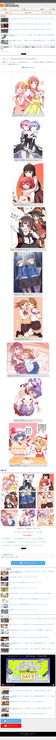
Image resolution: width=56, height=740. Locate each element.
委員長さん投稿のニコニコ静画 (23, 339)
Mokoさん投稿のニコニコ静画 (21, 115)
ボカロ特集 (23, 9)
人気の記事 (4, 9)
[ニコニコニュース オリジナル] (9, 5)
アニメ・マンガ (14, 9)
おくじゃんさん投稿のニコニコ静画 (24, 420)
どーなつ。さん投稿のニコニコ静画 (24, 294)
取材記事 (42, 9)
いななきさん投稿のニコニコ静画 (23, 205)
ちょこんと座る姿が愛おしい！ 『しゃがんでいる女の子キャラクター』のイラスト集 (23, 542)
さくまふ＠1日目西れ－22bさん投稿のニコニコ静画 (27, 160)
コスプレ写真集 (51, 9)
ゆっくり (33, 9)
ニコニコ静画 (38, 532)
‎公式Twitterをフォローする (29, 563)
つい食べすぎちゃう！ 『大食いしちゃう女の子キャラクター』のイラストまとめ (22, 545)
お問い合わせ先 (32, 733)
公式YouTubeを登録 (12, 725)
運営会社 (26, 733)
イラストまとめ (6, 557)
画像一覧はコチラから (28, 67)
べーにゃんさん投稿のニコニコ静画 (20, 250)
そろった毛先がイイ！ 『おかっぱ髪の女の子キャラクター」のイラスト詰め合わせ (23, 538)
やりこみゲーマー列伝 (47, 12)
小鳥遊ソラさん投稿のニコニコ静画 (19, 465)
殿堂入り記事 (28, 12)
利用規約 (22, 733)
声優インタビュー (9, 12)
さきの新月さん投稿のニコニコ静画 (17, 376)
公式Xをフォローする (12, 720)
